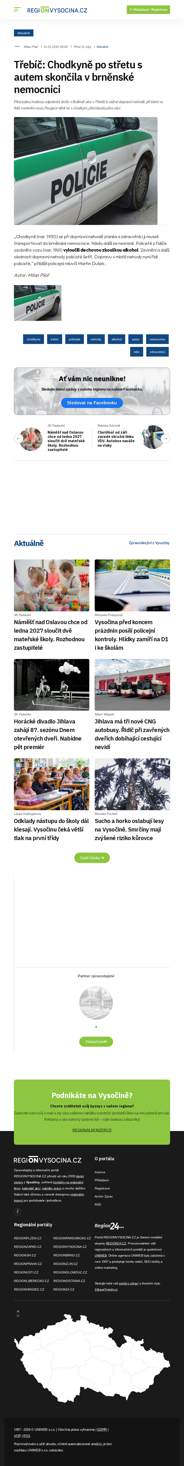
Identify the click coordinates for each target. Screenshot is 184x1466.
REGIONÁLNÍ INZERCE (92, 1130)
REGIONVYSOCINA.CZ (70, 1247)
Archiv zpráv (104, 1196)
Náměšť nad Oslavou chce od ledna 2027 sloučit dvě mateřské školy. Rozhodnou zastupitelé (66, 441)
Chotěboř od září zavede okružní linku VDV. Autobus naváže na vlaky (116, 439)
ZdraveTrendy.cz (106, 1289)
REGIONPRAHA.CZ (28, 1264)
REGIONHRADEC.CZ (29, 1289)
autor (135, 339)
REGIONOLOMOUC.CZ (70, 1272)
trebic (55, 339)
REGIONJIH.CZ (25, 1255)
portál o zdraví (128, 1283)
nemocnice (157, 339)
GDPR (102, 1429)
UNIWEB (101, 1255)
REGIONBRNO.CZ (66, 1255)
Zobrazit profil (96, 1042)
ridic (137, 352)
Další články (90, 858)
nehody (96, 339)
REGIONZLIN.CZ (65, 1264)
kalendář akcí (31, 1188)
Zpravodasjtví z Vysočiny (149, 543)
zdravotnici (157, 352)
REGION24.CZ (63, 1289)
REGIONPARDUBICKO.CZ (72, 1238)
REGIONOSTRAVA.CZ (69, 1281)
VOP (17, 1436)
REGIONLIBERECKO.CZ (31, 1281)
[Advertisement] (92, 495)
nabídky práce (51, 1188)
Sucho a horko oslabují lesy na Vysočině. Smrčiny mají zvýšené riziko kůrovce (129, 829)
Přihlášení (102, 1180)
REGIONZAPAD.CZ (28, 1247)
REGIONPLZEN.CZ (28, 1238)
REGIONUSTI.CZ (26, 1272)
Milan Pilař (31, 47)
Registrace (159, 9)
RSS (98, 1204)
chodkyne (33, 339)
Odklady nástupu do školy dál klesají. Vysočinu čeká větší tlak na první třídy (51, 829)
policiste (74, 339)
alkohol (117, 339)
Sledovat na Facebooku (92, 402)
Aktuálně (24, 33)
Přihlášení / (141, 9)
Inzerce (100, 1172)
